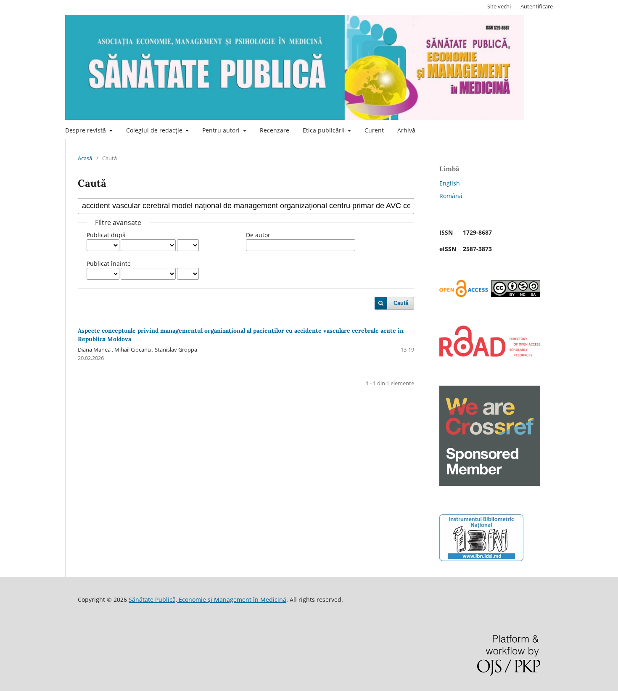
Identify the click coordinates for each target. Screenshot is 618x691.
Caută (401, 303)
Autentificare (536, 6)
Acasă (85, 158)
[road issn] (489, 354)
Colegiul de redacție (155, 130)
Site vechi (499, 6)
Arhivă (406, 130)
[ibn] (481, 559)
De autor (258, 235)
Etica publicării (324, 130)
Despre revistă (86, 130)
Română (450, 196)
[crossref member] (489, 483)
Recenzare (274, 130)
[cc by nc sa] (489, 295)
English (449, 183)
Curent (374, 130)
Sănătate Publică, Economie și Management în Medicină (207, 600)
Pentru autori (221, 130)
